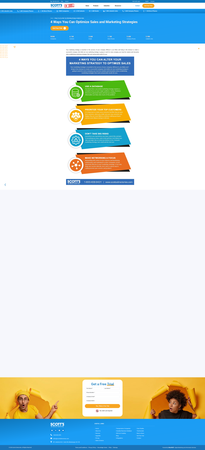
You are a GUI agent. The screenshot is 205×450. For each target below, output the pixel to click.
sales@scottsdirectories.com (61, 440)
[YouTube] (63, 432)
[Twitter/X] (55, 432)
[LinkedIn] (59, 432)
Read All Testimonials (101, 367)
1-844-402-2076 (55, 1)
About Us (98, 433)
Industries (107, 5)
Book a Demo (140, 435)
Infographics (119, 440)
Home (87, 5)
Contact (66, 1)
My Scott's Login (136, 1)
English (147, 1)
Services (98, 435)
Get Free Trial (148, 5)
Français (152, 1)
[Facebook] (51, 432)
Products (95, 5)
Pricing (97, 440)
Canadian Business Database (124, 433)
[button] (153, 334)
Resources (118, 5)
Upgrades (98, 437)
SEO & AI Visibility (121, 435)
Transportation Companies (123, 430)
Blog (62, 1)
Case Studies (140, 430)
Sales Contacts (100, 442)
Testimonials (140, 433)
